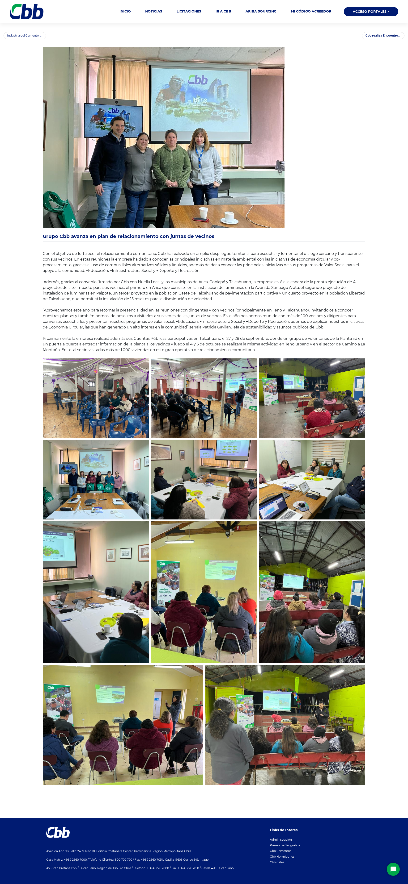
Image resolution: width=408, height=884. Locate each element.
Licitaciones (189, 11)
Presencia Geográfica (285, 845)
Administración (281, 839)
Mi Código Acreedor (311, 11)
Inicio (125, 11)
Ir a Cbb (223, 11)
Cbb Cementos (280, 851)
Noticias (153, 11)
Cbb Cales (277, 862)
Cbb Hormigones (282, 856)
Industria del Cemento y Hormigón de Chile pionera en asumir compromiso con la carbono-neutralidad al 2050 (26, 35)
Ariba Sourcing (261, 11)
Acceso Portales (370, 11)
